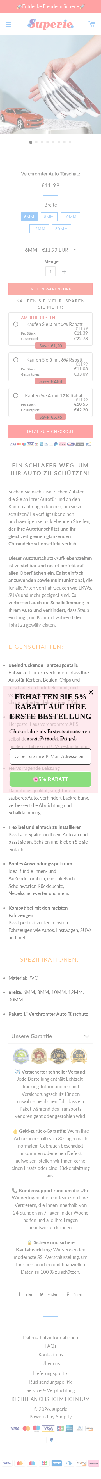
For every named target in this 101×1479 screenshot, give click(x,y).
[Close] (91, 692)
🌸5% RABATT (50, 779)
